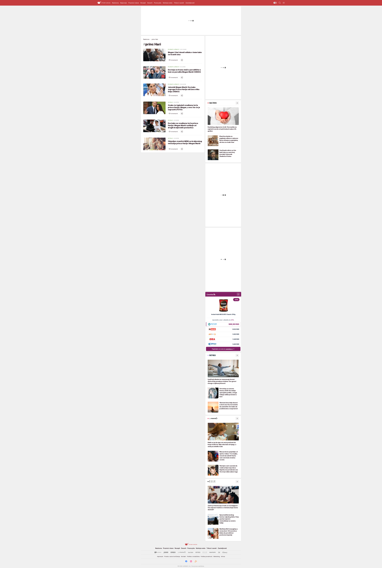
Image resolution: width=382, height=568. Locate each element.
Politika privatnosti (206, 556)
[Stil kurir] (219, 552)
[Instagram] (191, 561)
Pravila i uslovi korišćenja (172, 556)
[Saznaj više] (237, 103)
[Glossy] (224, 552)
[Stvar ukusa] (104, 2)
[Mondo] (157, 552)
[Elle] (205, 552)
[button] (173, 60)
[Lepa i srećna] (190, 552)
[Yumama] (182, 552)
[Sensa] (197, 552)
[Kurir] (166, 552)
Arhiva (223, 556)
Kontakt (183, 556)
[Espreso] (173, 552)
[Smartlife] (212, 552)
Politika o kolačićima (193, 556)
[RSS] (196, 561)
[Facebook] (186, 561)
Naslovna (146, 39)
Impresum (160, 556)
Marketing (216, 556)
